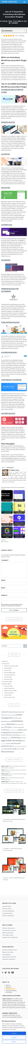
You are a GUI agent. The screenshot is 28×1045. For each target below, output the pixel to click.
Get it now (10, 808)
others (24, 737)
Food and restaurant (18, 727)
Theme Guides (8, 693)
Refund (20, 1017)
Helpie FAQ (5, 187)
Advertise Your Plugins (11, 990)
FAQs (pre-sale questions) (8, 928)
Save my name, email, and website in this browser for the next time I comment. (11, 605)
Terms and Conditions (12, 1017)
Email (3, 588)
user (22, 749)
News (21, 737)
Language (4, 738)
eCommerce (17, 721)
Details (19, 808)
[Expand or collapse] (25, 31)
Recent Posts (10, 467)
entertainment (19, 724)
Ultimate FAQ (6, 225)
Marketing (15, 737)
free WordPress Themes (12, 458)
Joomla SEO (22, 735)
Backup (9, 712)
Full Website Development (8, 959)
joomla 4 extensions (13, 735)
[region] (14, 1032)
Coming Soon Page (11, 715)
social (14, 749)
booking (14, 712)
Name (3, 580)
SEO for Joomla (16, 746)
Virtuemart (7, 679)
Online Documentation (7, 932)
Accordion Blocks (9, 352)
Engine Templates (9, 2)
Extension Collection (9, 666)
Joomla (4, 663)
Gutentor (5, 154)
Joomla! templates (6, 906)
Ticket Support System (8, 935)
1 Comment (14, 23)
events (3, 727)
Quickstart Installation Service (9, 950)
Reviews (9, 743)
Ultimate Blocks (8, 413)
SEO (10, 746)
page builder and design (11, 740)
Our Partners (9, 992)
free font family (11, 730)
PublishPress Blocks (10, 322)
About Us (8, 985)
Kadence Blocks (8, 122)
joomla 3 (20, 732)
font (12, 727)
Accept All (14, 1033)
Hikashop (6, 668)
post (23, 741)
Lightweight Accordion (11, 380)
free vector (16, 730)
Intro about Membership (8, 911)
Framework (5, 730)
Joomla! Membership (7, 913)
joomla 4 (4, 735)
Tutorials (6, 677)
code (5, 715)
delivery (9, 721)
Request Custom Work (7, 952)
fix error (8, 727)
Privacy (4, 1017)
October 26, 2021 (21, 21)
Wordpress (5, 684)
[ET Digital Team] (5, 475)
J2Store (6, 670)
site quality (8, 749)
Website (4, 595)
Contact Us (8, 987)
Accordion (5, 260)
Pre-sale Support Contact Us (9, 930)
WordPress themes (7, 908)
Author (3, 467)
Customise (14, 1037)
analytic (4, 712)
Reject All (14, 1041)
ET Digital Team (6, 21)
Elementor (7, 686)
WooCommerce (8, 697)
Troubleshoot (5, 681)
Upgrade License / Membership (9, 937)
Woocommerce (7, 751)
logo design (9, 737)
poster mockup (3, 743)
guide (8, 732)
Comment (5, 560)
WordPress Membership (8, 915)
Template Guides (8, 675)
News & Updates (8, 672)
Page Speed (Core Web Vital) (9, 957)
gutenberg (3, 540)
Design (4, 661)
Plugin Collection (4, 541)
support (18, 749)
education (3, 724)
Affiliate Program (10, 988)
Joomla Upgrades (6, 954)
